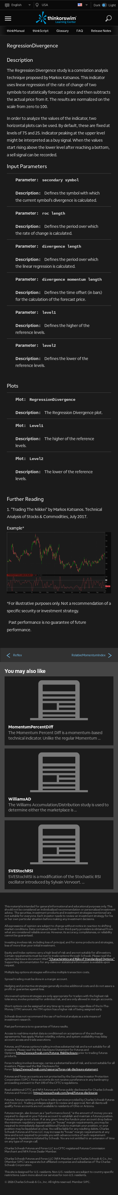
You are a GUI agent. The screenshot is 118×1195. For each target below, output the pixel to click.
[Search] (108, 18)
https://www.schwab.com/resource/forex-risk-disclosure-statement (55, 1069)
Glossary (62, 30)
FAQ (79, 30)
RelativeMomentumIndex (88, 655)
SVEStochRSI (20, 870)
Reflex (17, 655)
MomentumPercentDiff (30, 726)
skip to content (14, 17)
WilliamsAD (19, 798)
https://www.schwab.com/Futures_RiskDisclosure (47, 1052)
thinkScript (40, 30)
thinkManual (16, 30)
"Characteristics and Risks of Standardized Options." (82, 959)
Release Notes (101, 30)
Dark (97, 5)
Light (112, 5)
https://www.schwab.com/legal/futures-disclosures (65, 1092)
